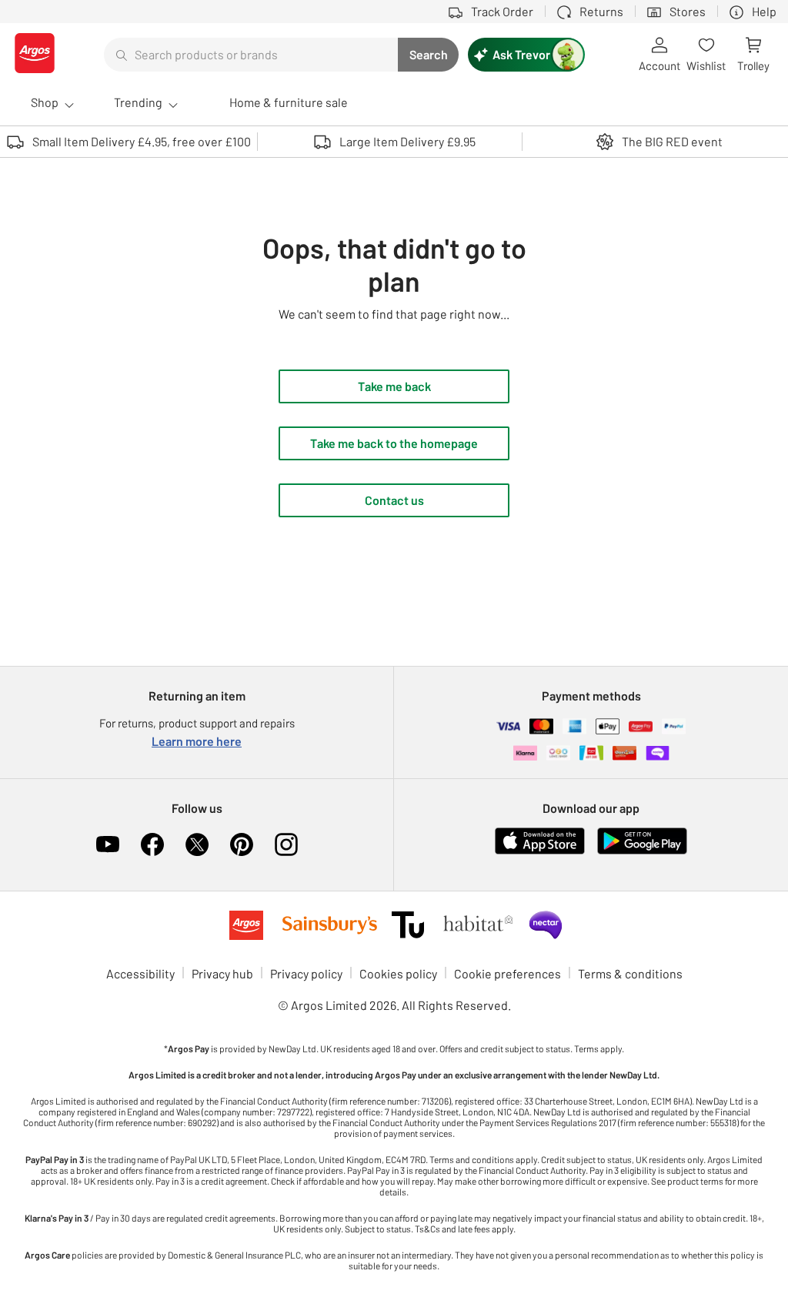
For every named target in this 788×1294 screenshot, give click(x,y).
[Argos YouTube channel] (107, 844)
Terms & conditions (630, 973)
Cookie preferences (507, 973)
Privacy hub (222, 973)
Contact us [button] (394, 500)
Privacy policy (306, 973)
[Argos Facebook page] (152, 844)
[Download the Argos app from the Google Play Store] (642, 851)
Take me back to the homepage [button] (394, 443)
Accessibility (140, 973)
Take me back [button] (394, 386)
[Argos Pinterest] (241, 844)
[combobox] (251, 55)
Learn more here (197, 741)
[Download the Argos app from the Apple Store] (540, 851)
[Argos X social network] (197, 844)
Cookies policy (398, 973)
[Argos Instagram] (286, 844)
